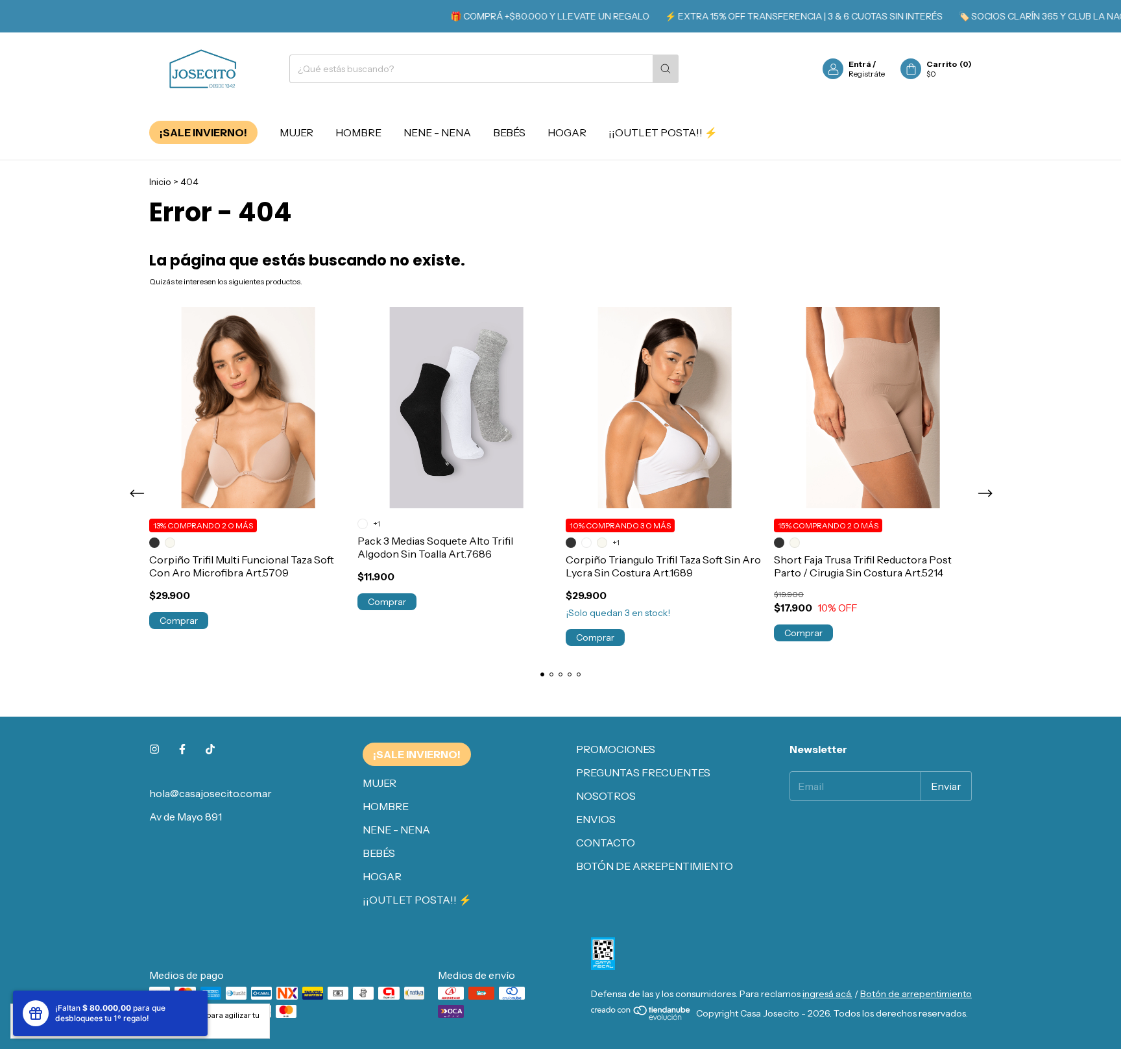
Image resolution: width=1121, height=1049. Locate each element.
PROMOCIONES (615, 749)
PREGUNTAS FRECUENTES (643, 772)
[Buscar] (666, 69)
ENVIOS (596, 819)
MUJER (296, 132)
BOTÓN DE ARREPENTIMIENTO (654, 865)
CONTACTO (605, 842)
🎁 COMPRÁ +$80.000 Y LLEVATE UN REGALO (531, 16)
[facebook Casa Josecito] (182, 749)
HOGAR (567, 132)
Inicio (160, 182)
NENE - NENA (437, 132)
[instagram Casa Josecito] (154, 749)
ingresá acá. (827, 994)
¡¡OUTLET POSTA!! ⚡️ (663, 132)
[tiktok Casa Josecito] (210, 749)
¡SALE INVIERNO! (203, 132)
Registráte (867, 74)
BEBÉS (509, 132)
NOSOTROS (606, 795)
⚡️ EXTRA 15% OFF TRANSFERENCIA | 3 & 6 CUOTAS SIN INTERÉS (785, 16)
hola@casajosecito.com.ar (210, 793)
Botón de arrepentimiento (916, 994)
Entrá (860, 64)
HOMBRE (358, 132)
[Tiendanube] (641, 1017)
